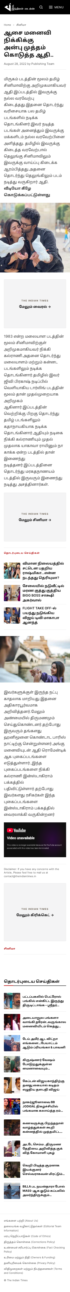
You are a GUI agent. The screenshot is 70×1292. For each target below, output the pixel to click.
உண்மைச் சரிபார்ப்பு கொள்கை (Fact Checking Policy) (34, 1249)
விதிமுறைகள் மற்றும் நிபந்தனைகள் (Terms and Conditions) (33, 1270)
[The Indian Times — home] (19, 7)
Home (7, 24)
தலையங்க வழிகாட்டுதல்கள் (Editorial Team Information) (32, 1228)
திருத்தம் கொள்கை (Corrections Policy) (29, 1241)
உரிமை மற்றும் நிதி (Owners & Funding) (29, 1257)
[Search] (41, 7)
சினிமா (21, 24)
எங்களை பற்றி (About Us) (21, 1220)
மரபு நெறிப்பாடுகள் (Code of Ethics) (27, 1236)
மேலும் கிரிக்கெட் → (35, 915)
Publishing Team (42, 64)
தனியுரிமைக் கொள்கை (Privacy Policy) (29, 1263)
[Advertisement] (35, 304)
